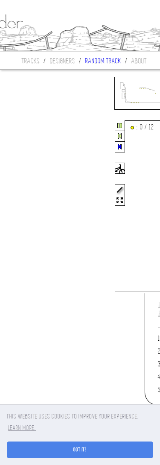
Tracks (31, 60)
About (139, 60)
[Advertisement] (35, 207)
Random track (103, 60)
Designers (62, 60)
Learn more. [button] (22, 428)
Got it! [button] (80, 449)
